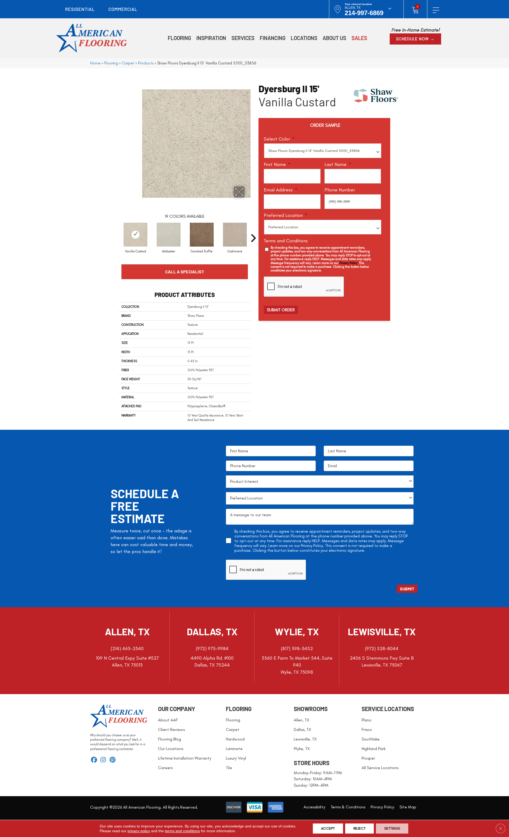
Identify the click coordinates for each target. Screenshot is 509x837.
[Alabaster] (168, 234)
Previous (116, 230)
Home (95, 62)
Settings (392, 828)
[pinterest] (112, 760)
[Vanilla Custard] (135, 234)
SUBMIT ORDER (281, 309)
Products (145, 62)
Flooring (111, 62)
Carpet (128, 62)
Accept (328, 828)
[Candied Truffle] (201, 234)
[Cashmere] (235, 234)
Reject (359, 828)
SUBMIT (407, 588)
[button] (415, 39)
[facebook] (94, 760)
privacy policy (139, 831)
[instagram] (103, 760)
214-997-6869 (364, 12)
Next (253, 230)
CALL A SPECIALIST (184, 271)
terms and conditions (182, 831)
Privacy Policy (348, 263)
